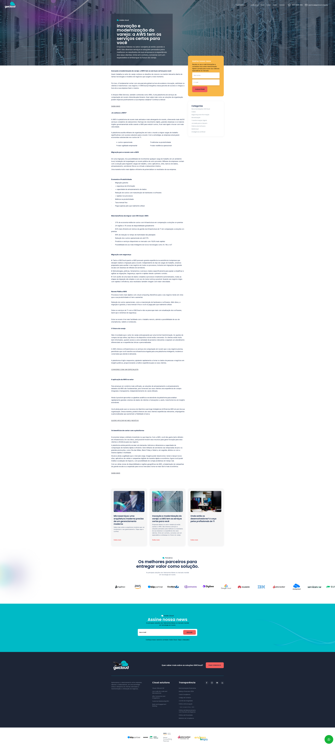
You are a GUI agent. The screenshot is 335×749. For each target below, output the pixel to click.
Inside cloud (254, 5)
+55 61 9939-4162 (297, 5)
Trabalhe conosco (203, 743)
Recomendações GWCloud (200, 109)
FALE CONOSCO (215, 665)
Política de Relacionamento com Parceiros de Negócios (187, 711)
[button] (241, 5)
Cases (269, 5)
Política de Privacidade (186, 715)
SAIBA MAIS (115, 106)
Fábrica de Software (198, 126)
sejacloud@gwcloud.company (318, 5)
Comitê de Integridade (186, 701)
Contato (282, 5)
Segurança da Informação (200, 115)
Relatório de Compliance (186, 718)
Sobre (262, 5)
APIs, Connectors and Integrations (158, 697)
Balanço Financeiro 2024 (186, 691)
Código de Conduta (185, 698)
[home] (10, 5)
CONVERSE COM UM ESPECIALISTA (124, 369)
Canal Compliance (184, 694)
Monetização (195, 118)
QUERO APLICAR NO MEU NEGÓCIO (125, 420)
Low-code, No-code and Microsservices (159, 692)
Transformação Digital (199, 120)
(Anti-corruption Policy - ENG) (187, 707)
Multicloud (194, 129)
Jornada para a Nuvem (199, 123)
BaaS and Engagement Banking (159, 705)
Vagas (275, 5)
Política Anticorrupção (185, 704)
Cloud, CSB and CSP (158, 688)
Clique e (183, 640)
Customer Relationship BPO (160, 701)
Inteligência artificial (198, 132)
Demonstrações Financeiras (187, 688)
